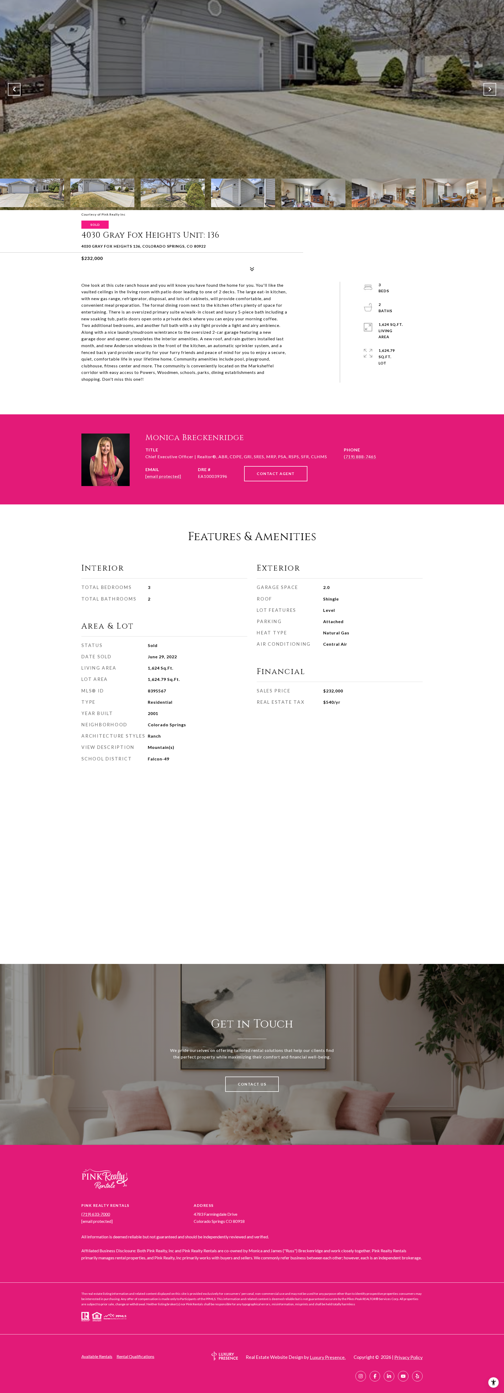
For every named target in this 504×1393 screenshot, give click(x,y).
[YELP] (417, 1376)
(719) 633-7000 (95, 1214)
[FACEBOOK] (375, 1376)
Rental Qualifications (135, 1356)
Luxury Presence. (328, 1357)
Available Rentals (96, 1356)
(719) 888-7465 (360, 456)
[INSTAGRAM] (360, 1376)
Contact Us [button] (252, 1084)
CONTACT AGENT (276, 473)
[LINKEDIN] (389, 1376)
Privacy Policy (408, 1357)
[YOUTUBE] (403, 1376)
